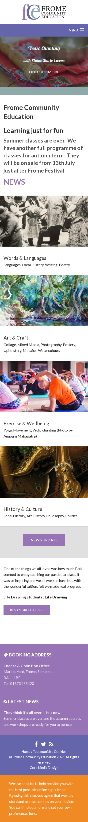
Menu (73, 30)
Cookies (60, 752)
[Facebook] (36, 744)
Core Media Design (44, 768)
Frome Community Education (44, 12)
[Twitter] (43, 744)
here (32, 813)
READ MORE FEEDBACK (27, 610)
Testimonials (42, 752)
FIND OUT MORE (44, 72)
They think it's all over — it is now (32, 712)
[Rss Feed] (51, 744)
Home (26, 752)
